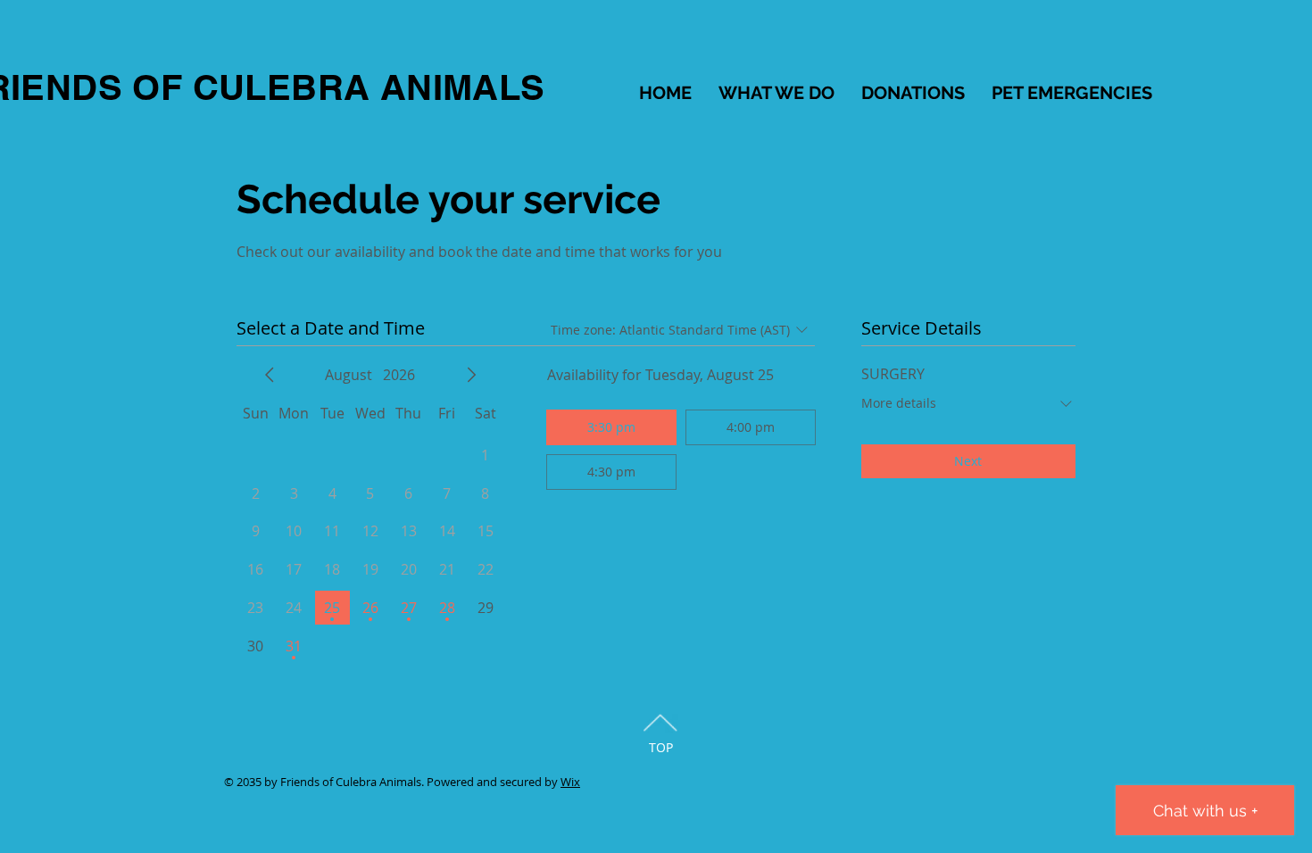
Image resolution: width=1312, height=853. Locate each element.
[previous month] (269, 374)
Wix (570, 782)
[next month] (471, 374)
